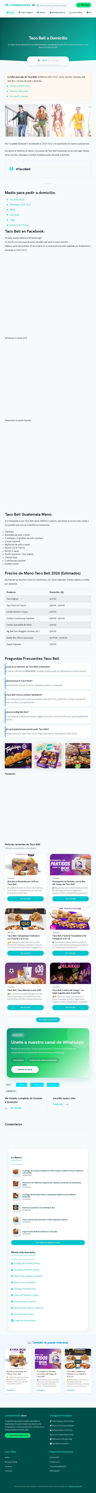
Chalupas (37, 1085)
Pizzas (42, 12)
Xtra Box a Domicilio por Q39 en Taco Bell (17, 1372)
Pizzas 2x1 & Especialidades (63, 1425)
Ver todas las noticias (48, 1020)
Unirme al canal (25, 1069)
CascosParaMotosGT (58, 1466)
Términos (8, 1466)
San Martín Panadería (60, 1443)
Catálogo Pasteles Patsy (25, 1288)
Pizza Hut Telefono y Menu (26, 1295)
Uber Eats (14, 215)
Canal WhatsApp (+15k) (18, 1435)
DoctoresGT (54, 1457)
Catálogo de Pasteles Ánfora (27, 1263)
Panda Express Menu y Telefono (28, 1308)
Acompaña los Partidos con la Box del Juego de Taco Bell (46, 1373)
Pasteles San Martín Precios (26, 1269)
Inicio (11, 12)
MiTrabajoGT (55, 1471)
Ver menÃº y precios (19, 96)
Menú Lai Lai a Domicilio (24, 1282)
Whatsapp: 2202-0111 (20, 204)
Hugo (12, 220)
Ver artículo (25, 899)
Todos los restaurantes (25, 1320)
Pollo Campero (27, 12)
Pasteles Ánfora (58, 12)
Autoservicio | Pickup (19, 225)
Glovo (12, 209)
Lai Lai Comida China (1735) (62, 1435)
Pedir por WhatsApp (19, 91)
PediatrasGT (55, 1462)
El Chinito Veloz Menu (24, 1314)
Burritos (53, 1085)
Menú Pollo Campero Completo (28, 1276)
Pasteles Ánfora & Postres (62, 1430)
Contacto (8, 1471)
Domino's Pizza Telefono (25, 1301)
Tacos (22, 1085)
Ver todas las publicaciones (48, 1242)
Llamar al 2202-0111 (20, 86)
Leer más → (11, 1390)
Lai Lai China (77, 12)
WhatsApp (85, 5)
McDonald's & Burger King (62, 1439)
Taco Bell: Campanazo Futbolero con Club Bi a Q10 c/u (76, 1373)
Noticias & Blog (11, 1462)
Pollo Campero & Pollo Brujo (63, 1421)
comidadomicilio (24, 5)
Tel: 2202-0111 (17, 199)
